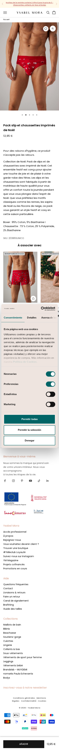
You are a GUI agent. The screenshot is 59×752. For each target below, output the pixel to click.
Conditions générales (24, 698)
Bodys (6, 677)
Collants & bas (11, 649)
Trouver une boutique (15, 548)
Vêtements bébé (13, 665)
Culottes (8, 641)
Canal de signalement (16, 600)
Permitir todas (29, 419)
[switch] (50, 384)
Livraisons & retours (14, 592)
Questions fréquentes (15, 584)
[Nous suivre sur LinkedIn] (47, 480)
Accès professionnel (14, 531)
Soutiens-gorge (12, 637)
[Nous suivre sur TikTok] (39, 480)
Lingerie (7, 645)
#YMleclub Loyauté (14, 552)
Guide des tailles (12, 608)
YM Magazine (10, 560)
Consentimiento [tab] (13, 317)
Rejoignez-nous (12, 540)
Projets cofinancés (14, 564)
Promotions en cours (15, 568)
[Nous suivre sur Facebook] (5, 480)
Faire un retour (11, 596)
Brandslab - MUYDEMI (15, 669)
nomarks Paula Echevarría (18, 673)
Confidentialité (28, 701)
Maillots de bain (12, 624)
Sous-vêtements (13, 653)
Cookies (42, 701)
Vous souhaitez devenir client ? (21, 544)
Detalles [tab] (31, 317)
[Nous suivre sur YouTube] (30, 480)
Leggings (8, 661)
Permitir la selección (29, 429)
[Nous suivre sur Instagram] (13, 480)
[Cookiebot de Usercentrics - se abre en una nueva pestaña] (41, 309)
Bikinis (6, 628)
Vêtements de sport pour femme (22, 657)
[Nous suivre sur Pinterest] (22, 480)
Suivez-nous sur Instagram (18, 556)
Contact (8, 588)
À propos (8, 536)
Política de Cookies (25, 361)
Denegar (29, 440)
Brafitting (8, 604)
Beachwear (9, 632)
